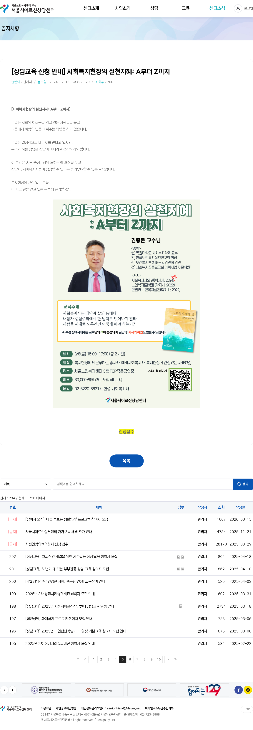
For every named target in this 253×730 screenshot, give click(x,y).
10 (159, 659)
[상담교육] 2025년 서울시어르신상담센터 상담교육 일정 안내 (69, 606)
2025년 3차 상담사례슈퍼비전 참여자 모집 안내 (60, 594)
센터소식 (217, 8)
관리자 (27, 82)
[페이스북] (238, 690)
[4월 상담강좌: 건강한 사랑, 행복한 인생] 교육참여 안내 (65, 581)
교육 (186, 8)
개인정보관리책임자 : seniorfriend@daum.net (110, 708)
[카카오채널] (248, 690)
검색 (245, 484)
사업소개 (123, 8)
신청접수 (126, 431)
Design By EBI (105, 719)
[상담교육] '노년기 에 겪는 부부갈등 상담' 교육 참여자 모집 (67, 569)
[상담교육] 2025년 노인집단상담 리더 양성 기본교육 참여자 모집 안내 (75, 631)
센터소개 (91, 8)
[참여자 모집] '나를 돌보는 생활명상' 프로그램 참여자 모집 (66, 519)
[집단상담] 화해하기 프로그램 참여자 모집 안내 (58, 619)
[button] (4, 690)
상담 (154, 8)
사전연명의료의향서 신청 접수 (46, 544)
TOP (247, 709)
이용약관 (46, 708)
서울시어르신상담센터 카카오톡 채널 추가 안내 (58, 532)
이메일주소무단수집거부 (159, 708)
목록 (126, 460)
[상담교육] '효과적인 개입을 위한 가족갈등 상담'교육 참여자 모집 (71, 557)
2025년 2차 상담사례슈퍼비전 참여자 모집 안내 (60, 644)
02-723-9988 (150, 714)
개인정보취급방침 (66, 708)
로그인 (248, 8)
